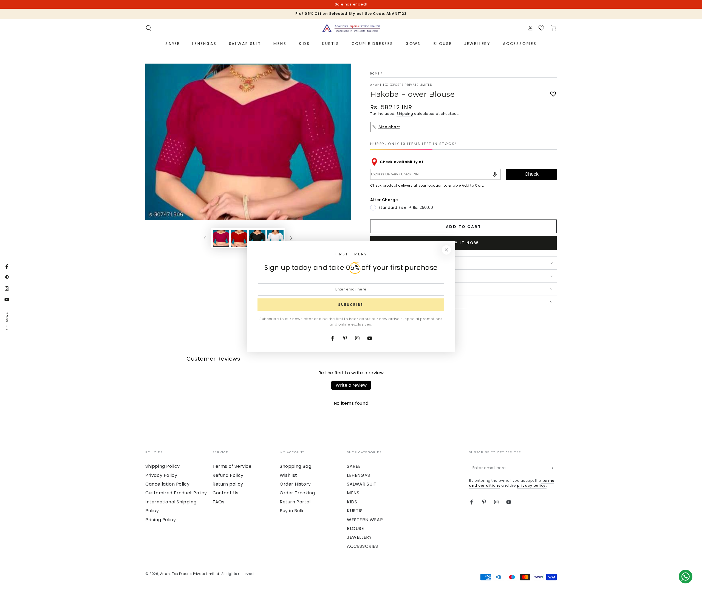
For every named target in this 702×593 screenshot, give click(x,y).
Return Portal (295, 502)
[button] (148, 28)
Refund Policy (228, 475)
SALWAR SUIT (362, 484)
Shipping (405, 113)
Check (532, 174)
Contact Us (226, 493)
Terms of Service (232, 466)
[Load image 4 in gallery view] (275, 238)
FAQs (218, 502)
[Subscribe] (553, 468)
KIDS (352, 502)
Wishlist (288, 475)
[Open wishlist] (541, 28)
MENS (353, 493)
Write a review (351, 385)
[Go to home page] (351, 28)
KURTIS (355, 511)
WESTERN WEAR (365, 520)
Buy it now (463, 243)
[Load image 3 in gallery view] (257, 238)
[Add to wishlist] (553, 94)
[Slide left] (205, 238)
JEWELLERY (359, 537)
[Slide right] (291, 238)
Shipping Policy (162, 466)
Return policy (228, 484)
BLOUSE (355, 528)
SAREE (354, 466)
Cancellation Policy (167, 484)
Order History (295, 484)
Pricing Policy (160, 520)
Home (374, 74)
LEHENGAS (358, 475)
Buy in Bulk (292, 511)
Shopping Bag (295, 466)
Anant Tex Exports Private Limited (401, 85)
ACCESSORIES (362, 546)
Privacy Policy (161, 475)
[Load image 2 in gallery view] (239, 238)
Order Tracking (297, 493)
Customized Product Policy (176, 493)
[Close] (446, 250)
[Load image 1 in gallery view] (221, 238)
